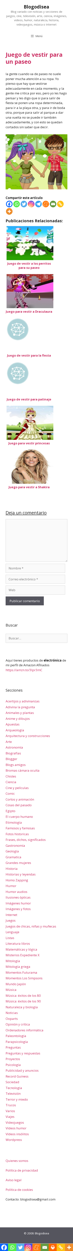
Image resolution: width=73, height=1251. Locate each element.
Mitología (13, 961)
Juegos (11, 920)
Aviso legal (14, 1180)
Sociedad (12, 1082)
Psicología (13, 1065)
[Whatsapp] (16, 204)
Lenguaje (12, 932)
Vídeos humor (16, 1128)
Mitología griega (18, 966)
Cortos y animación (20, 799)
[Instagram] (31, 204)
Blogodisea (36, 6)
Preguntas (13, 1047)
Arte (9, 741)
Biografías (13, 753)
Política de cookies (19, 1189)
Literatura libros (18, 943)
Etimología (14, 822)
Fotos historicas (17, 834)
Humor (11, 886)
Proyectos (13, 1059)
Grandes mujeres (18, 863)
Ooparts (12, 1018)
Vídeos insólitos (17, 1134)
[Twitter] (24, 204)
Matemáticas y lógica (21, 949)
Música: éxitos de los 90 (23, 1001)
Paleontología (16, 1036)
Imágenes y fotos (18, 909)
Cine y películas (17, 788)
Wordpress (14, 1139)
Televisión (13, 1093)
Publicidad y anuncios (22, 1070)
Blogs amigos (16, 765)
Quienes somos (17, 1160)
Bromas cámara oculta (22, 770)
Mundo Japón (16, 984)
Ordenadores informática (24, 1030)
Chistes (11, 776)
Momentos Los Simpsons (24, 978)
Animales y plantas (20, 713)
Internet (11, 915)
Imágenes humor (18, 903)
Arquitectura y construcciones (28, 736)
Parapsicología (17, 1042)
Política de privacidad (22, 1170)
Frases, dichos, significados (26, 839)
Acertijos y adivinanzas (22, 701)
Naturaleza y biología (22, 1007)
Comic (10, 793)
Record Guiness (17, 1076)
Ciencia (11, 782)
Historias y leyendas (21, 874)
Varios (10, 1111)
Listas (10, 938)
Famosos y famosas (20, 828)
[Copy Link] (60, 204)
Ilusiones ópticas (18, 897)
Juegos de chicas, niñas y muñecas (31, 926)
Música (11, 989)
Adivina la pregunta (20, 707)
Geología (12, 851)
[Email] (53, 204)
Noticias (12, 1013)
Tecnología (14, 1088)
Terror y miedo (17, 1099)
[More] (9, 211)
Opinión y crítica (18, 1024)
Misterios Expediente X (22, 955)
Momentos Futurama (21, 972)
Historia (12, 868)
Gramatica (13, 857)
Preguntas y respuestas (23, 1053)
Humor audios (16, 891)
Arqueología (15, 730)
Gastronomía (15, 845)
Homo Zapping (17, 880)
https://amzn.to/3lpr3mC (24, 670)
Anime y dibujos (18, 718)
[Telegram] (38, 204)
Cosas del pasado (19, 805)
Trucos (11, 1105)
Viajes (10, 1116)
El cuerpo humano (19, 816)
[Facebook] (9, 204)
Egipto (10, 811)
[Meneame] (45, 204)
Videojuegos (15, 1122)
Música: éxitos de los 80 (23, 995)
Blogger (11, 759)
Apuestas (12, 724)
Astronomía (14, 747)
